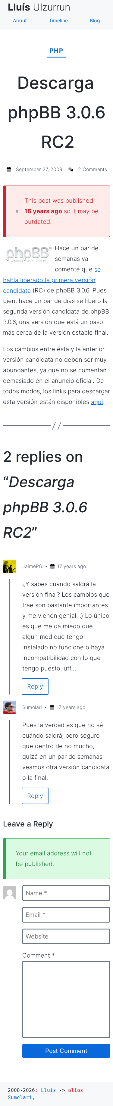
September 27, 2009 (39, 169)
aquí (97, 401)
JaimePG (32, 566)
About (20, 20)
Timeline (58, 20)
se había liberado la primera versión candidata (52, 280)
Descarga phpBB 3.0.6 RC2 (57, 112)
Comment (38, 955)
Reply (35, 686)
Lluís (48, 1090)
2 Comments (92, 169)
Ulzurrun (41, 7)
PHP (57, 50)
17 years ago (71, 566)
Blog (95, 20)
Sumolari (32, 707)
